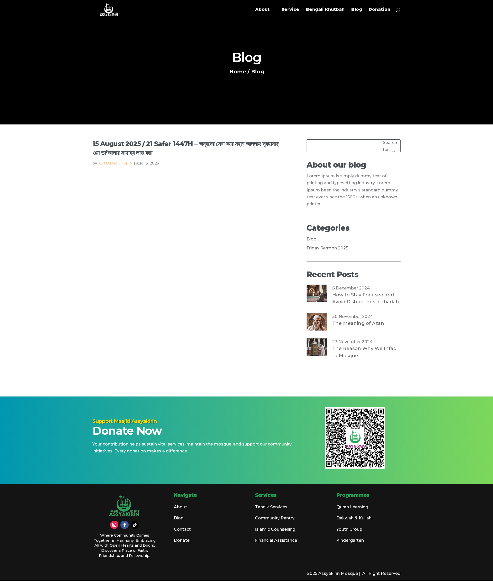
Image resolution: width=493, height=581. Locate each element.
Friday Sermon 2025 (327, 248)
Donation (379, 10)
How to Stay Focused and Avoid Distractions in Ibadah (365, 298)
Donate (181, 540)
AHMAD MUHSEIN (115, 163)
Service (290, 10)
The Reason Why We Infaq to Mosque (364, 352)
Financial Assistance (276, 540)
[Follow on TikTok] (135, 525)
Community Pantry (275, 518)
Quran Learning (352, 507)
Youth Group (349, 529)
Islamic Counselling (275, 529)
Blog (356, 10)
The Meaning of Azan (358, 323)
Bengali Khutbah (325, 10)
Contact (182, 529)
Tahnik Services (271, 507)
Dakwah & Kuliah (354, 518)
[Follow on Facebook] (124, 525)
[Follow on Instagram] (114, 525)
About (262, 10)
